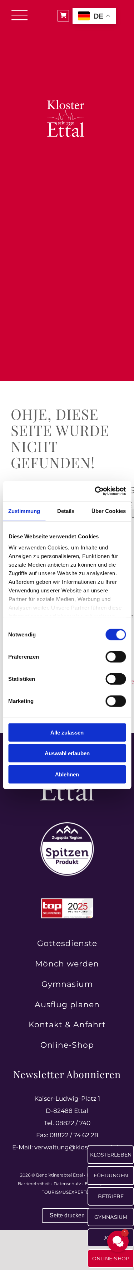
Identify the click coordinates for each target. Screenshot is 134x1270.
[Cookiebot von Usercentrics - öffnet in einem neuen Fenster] (95, 491)
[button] (118, 1241)
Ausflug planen (67, 1004)
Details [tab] (66, 511)
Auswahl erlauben (67, 753)
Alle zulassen (67, 732)
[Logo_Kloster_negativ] (67, 79)
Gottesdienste (67, 943)
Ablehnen (67, 774)
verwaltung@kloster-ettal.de (78, 1147)
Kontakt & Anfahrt (67, 1024)
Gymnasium (67, 984)
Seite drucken (67, 1215)
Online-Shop (67, 1045)
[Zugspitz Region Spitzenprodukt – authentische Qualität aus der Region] (67, 825)
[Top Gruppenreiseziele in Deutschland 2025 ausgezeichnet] (67, 900)
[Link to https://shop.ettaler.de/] (63, 15)
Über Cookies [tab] (108, 511)
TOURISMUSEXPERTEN (67, 1192)
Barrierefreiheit (34, 1183)
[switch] (115, 656)
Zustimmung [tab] (24, 511)
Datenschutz (67, 1183)
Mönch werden (67, 964)
